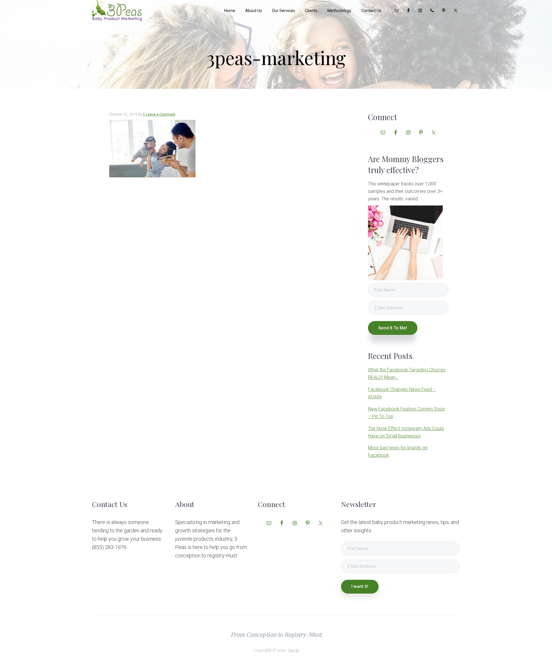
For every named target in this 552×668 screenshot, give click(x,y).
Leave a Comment (160, 114)
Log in (293, 650)
